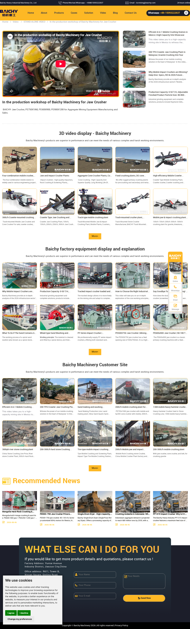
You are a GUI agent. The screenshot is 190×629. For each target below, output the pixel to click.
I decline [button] (24, 613)
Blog (115, 13)
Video (103, 13)
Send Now (146, 598)
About (44, 13)
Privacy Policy (121, 625)
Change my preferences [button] (20, 619)
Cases (74, 13)
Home (31, 13)
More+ (95, 236)
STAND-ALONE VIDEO (34, 22)
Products (59, 13)
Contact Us (131, 13)
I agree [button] (11, 613)
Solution (88, 13)
